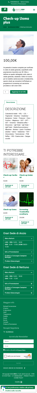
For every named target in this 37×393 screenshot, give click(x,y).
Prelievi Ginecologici (12, 261)
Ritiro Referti (9, 238)
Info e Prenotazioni (12, 252)
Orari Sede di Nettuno (16, 267)
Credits (17, 382)
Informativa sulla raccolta (11, 391)
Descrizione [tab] (10, 102)
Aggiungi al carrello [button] (9, 186)
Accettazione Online (13, 27)
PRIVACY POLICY (29, 376)
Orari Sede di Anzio (14, 233)
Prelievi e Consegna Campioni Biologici (15, 256)
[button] (34, 9)
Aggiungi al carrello (19, 92)
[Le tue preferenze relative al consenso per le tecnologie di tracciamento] (3, 389)
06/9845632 (9, 332)
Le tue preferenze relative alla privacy (19, 387)
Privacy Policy (21, 350)
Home (5, 27)
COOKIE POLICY (18, 378)
